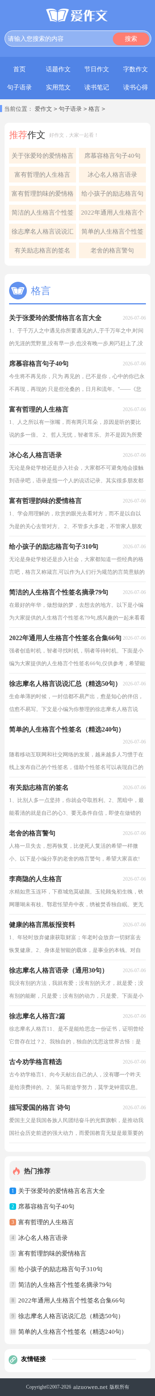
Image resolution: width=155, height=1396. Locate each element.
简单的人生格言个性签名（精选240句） (112, 233)
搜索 (131, 38)
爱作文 (43, 109)
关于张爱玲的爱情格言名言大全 (43, 158)
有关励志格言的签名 (42, 250)
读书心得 (135, 87)
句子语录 (19, 87)
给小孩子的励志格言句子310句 (112, 195)
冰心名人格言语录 (112, 174)
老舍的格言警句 (112, 250)
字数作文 (135, 69)
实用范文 (58, 87)
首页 (19, 69)
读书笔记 (96, 87)
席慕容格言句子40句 (112, 155)
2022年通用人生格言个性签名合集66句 (112, 214)
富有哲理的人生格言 (42, 174)
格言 (94, 109)
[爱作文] (77, 16)
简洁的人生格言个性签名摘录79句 (43, 214)
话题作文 (58, 69)
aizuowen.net (90, 1387)
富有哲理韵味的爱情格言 (43, 195)
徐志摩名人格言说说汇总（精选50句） (43, 233)
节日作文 (96, 69)
